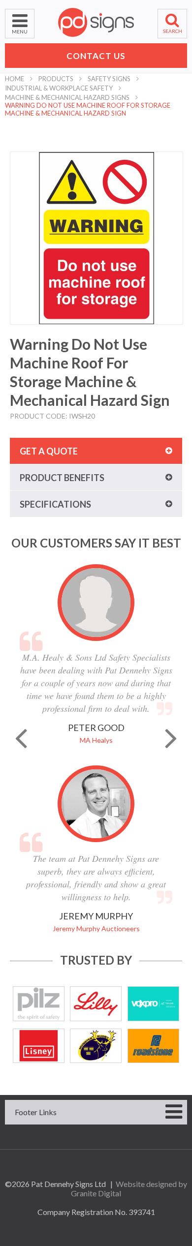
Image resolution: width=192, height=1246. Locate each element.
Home (14, 79)
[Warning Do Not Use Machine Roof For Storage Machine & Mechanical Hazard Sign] (96, 238)
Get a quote (49, 451)
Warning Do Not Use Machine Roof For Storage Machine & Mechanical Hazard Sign (87, 109)
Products (55, 79)
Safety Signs (109, 79)
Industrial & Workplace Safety (59, 88)
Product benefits (62, 477)
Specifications (55, 504)
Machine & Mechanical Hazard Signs (67, 97)
